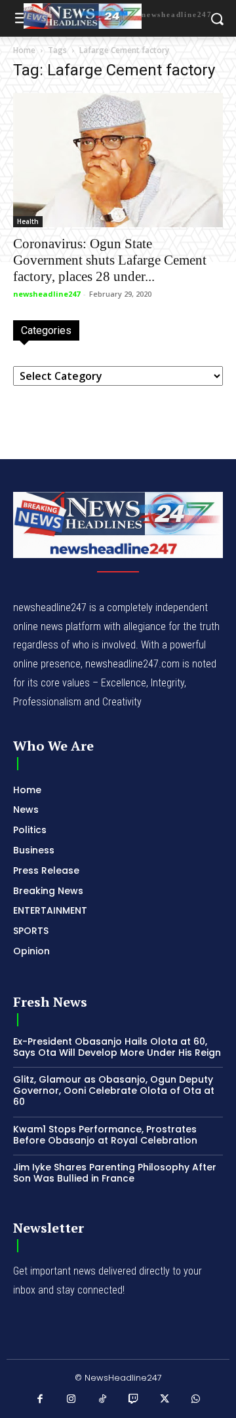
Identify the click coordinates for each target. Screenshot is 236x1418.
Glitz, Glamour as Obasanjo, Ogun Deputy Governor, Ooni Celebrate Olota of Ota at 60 (113, 1090)
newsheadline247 (46, 294)
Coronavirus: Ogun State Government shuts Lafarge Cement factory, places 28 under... (109, 260)
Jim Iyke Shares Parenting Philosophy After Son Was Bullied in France (114, 1173)
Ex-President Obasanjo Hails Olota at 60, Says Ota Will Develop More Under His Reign (117, 1047)
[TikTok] (102, 1399)
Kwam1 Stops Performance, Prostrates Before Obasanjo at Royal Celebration (105, 1135)
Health (28, 221)
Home (24, 50)
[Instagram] (71, 1399)
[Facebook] (40, 1399)
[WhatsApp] (196, 1399)
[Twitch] (133, 1399)
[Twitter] (165, 1399)
